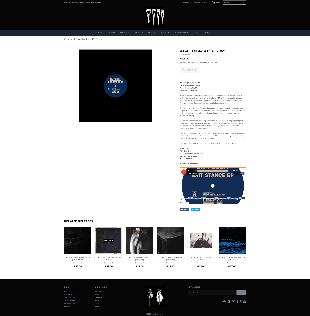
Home (101, 33)
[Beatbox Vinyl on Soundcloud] (224, 301)
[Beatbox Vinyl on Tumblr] (241, 301)
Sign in (186, 3)
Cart (218, 2)
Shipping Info (69, 297)
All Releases (100, 291)
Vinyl (97, 294)
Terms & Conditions (72, 300)
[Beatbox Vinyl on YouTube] (244, 301)
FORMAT (124, 33)
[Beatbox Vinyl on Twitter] (233, 301)
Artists (97, 300)
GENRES (137, 33)
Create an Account (200, 3)
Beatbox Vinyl (157, 314)
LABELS (150, 33)
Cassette (98, 297)
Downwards (185, 55)
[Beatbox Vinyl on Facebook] (237, 301)
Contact (206, 33)
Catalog (112, 33)
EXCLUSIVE (165, 33)
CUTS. (195, 33)
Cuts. (97, 306)
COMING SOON (182, 33)
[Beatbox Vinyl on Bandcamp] (229, 301)
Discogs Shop (69, 294)
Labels (97, 303)
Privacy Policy (69, 303)
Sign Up (241, 293)
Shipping (195, 62)
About (66, 291)
